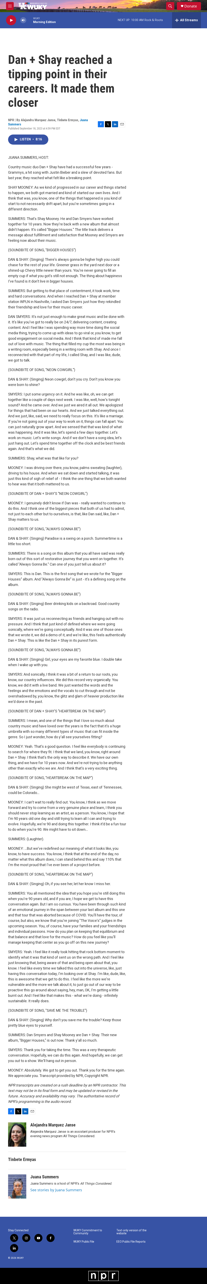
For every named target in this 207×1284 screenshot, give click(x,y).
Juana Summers (44, 1176)
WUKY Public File (83, 1241)
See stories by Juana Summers (56, 1189)
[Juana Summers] (17, 1186)
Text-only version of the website (131, 1232)
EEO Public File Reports (131, 1241)
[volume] (23, 20)
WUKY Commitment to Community (87, 1232)
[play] (11, 20)
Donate (190, 6)
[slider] (29, 20)
